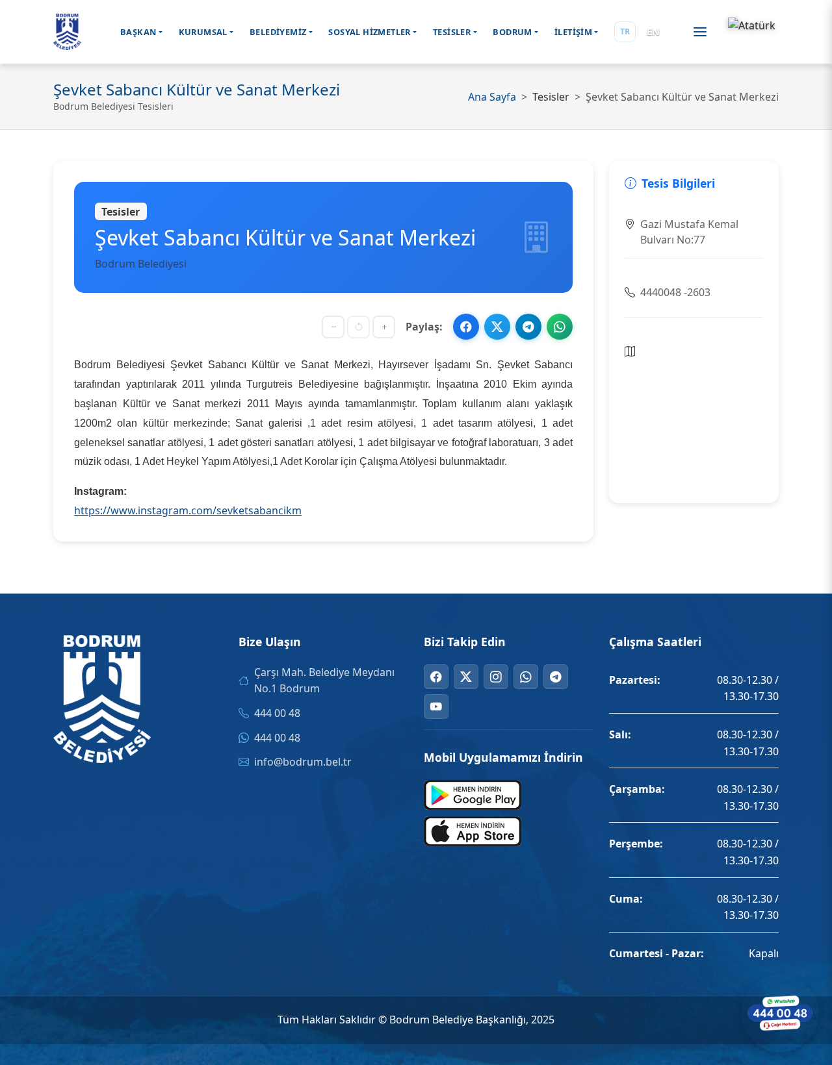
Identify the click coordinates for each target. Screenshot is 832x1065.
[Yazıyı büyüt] (383, 327)
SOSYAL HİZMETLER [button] (369, 32)
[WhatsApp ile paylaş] (560, 327)
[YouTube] (436, 706)
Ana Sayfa (492, 97)
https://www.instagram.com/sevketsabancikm (188, 510)
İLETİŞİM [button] (573, 32)
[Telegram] (555, 676)
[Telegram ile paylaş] (528, 327)
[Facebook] (436, 676)
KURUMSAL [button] (203, 32)
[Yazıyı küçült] (333, 327)
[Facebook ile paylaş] (466, 327)
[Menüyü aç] (700, 32)
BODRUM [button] (512, 32)
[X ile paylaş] (497, 327)
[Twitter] (466, 676)
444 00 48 (277, 713)
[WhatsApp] (526, 676)
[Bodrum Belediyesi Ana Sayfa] (67, 31)
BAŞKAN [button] (138, 32)
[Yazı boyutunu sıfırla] (358, 327)
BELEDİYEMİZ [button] (278, 32)
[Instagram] (496, 676)
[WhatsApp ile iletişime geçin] (780, 1013)
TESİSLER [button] (452, 32)
